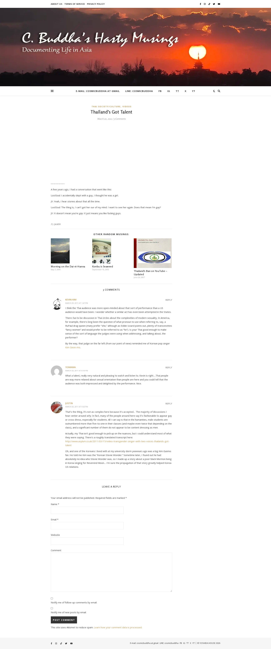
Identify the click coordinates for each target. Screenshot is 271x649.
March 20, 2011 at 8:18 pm (76, 370)
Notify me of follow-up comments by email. (74, 602)
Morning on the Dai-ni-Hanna (68, 266)
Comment (56, 550)
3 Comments (120, 118)
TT (177, 91)
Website (55, 534)
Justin (57, 224)
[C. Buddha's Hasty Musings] (135, 47)
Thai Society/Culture (106, 106)
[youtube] (219, 4)
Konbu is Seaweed (102, 266)
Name (55, 504)
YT (193, 91)
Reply (168, 299)
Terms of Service (74, 4)
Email (54, 519)
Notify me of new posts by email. (68, 612)
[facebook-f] (201, 4)
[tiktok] (209, 4)
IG (168, 91)
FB (160, 91)
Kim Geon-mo (72, 347)
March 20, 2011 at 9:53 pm (76, 406)
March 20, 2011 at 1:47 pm (76, 303)
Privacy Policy (96, 4)
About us (56, 4)
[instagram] (205, 4)
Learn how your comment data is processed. (118, 627)
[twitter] (214, 4)
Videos (126, 106)
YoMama (70, 367)
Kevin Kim (70, 299)
